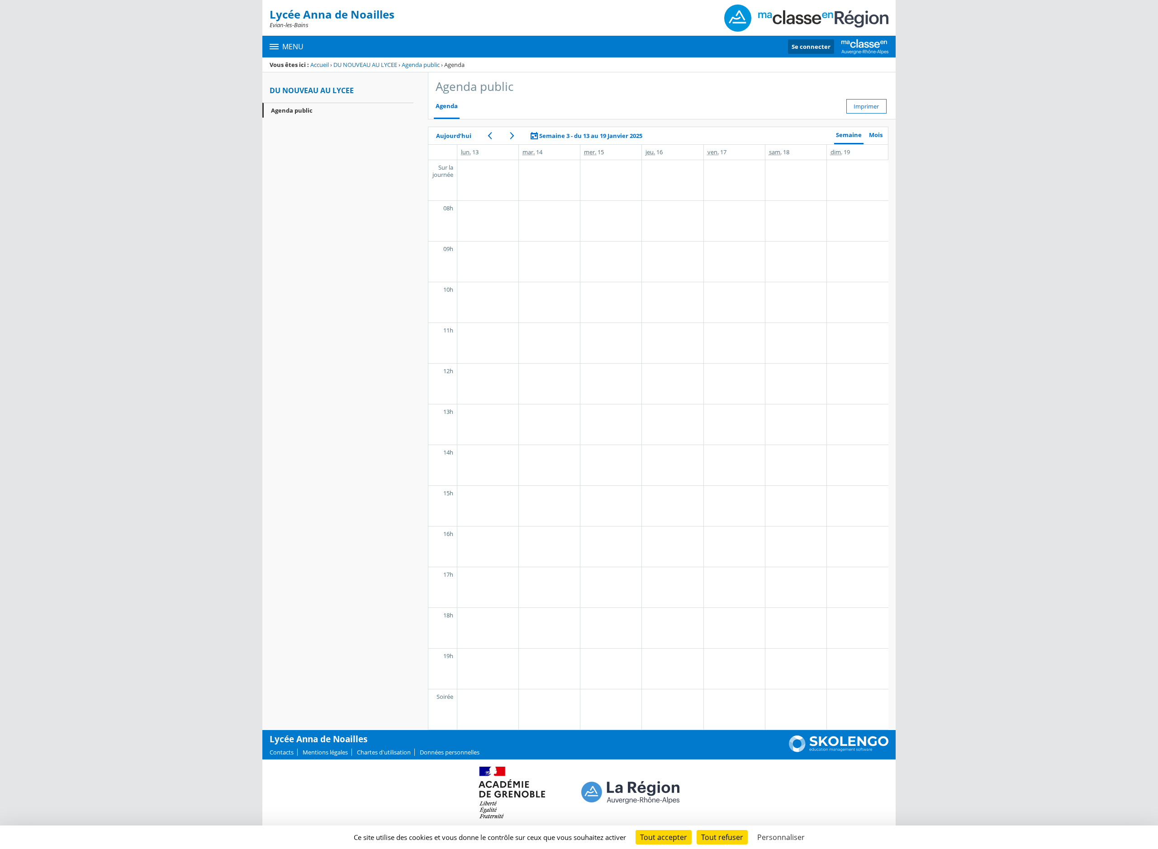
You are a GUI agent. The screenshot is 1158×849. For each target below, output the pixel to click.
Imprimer (866, 106)
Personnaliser (781, 837)
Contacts (282, 752)
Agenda (447, 106)
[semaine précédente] (490, 135)
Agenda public (421, 65)
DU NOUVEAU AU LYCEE (365, 65)
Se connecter (811, 47)
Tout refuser (722, 837)
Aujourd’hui (453, 136)
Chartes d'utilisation (384, 752)
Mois (876, 135)
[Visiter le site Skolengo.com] (838, 750)
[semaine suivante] (512, 135)
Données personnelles (449, 752)
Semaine (849, 135)
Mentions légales (325, 752)
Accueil (319, 65)
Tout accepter (663, 837)
